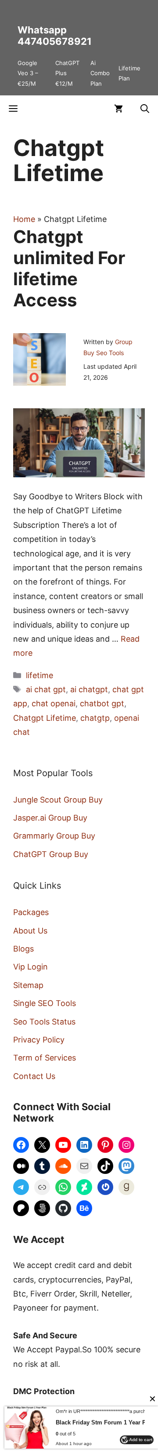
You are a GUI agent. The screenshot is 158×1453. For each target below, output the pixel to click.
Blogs (23, 948)
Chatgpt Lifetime (44, 718)
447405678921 (55, 41)
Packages (31, 912)
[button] (145, 108)
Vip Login (30, 966)
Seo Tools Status (44, 1021)
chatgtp (95, 718)
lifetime (39, 675)
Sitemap (28, 985)
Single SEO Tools (44, 1003)
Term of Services (44, 1057)
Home (24, 219)
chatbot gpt (102, 703)
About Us (30, 930)
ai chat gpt (46, 689)
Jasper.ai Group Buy (50, 817)
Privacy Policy (39, 1039)
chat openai (53, 703)
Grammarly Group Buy (54, 835)
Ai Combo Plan (100, 73)
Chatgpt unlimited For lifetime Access (69, 268)
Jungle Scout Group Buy (58, 799)
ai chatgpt (89, 689)
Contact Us (34, 1076)
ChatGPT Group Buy (50, 854)
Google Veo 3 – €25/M (28, 73)
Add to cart (140, 1439)
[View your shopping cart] (118, 108)
